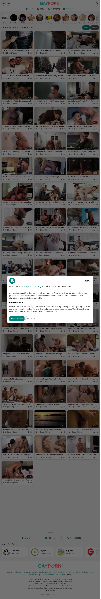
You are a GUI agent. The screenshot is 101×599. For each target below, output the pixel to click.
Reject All (31, 319)
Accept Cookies (17, 319)
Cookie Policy (51, 311)
